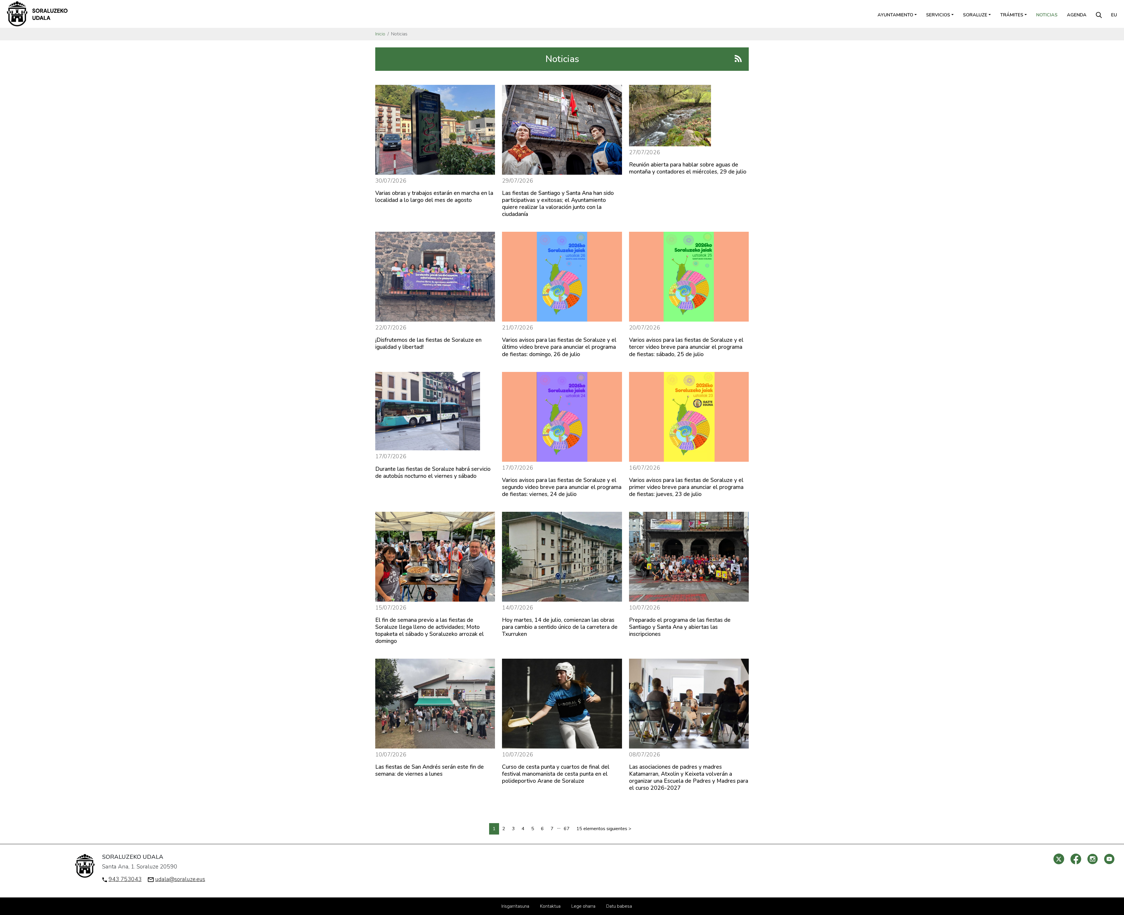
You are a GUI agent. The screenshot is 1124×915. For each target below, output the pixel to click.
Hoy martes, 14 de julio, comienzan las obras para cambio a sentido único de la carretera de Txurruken (560, 627)
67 (567, 828)
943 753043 (125, 879)
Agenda (1077, 15)
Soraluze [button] (975, 15)
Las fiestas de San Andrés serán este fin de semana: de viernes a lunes (429, 770)
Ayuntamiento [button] (895, 15)
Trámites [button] (1011, 15)
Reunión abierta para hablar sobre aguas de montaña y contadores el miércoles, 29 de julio (687, 168)
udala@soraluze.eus (180, 879)
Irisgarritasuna (515, 906)
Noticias (1047, 15)
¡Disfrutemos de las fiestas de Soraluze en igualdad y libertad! (428, 343)
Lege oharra (583, 906)
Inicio (380, 34)
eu (1114, 15)
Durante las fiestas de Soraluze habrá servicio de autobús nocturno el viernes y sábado (433, 472)
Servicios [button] (938, 15)
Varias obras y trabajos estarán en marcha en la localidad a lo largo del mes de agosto (434, 196)
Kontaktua (550, 906)
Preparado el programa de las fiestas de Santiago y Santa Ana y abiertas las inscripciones (680, 627)
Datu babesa (619, 906)
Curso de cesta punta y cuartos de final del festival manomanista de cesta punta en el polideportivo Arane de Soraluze (555, 774)
